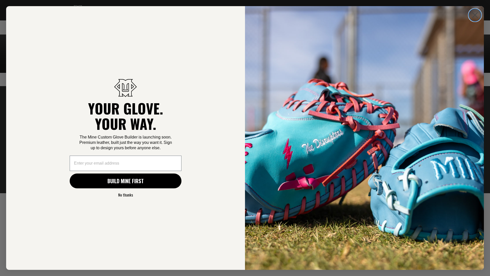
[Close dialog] (475, 15)
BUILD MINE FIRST (125, 181)
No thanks (125, 195)
